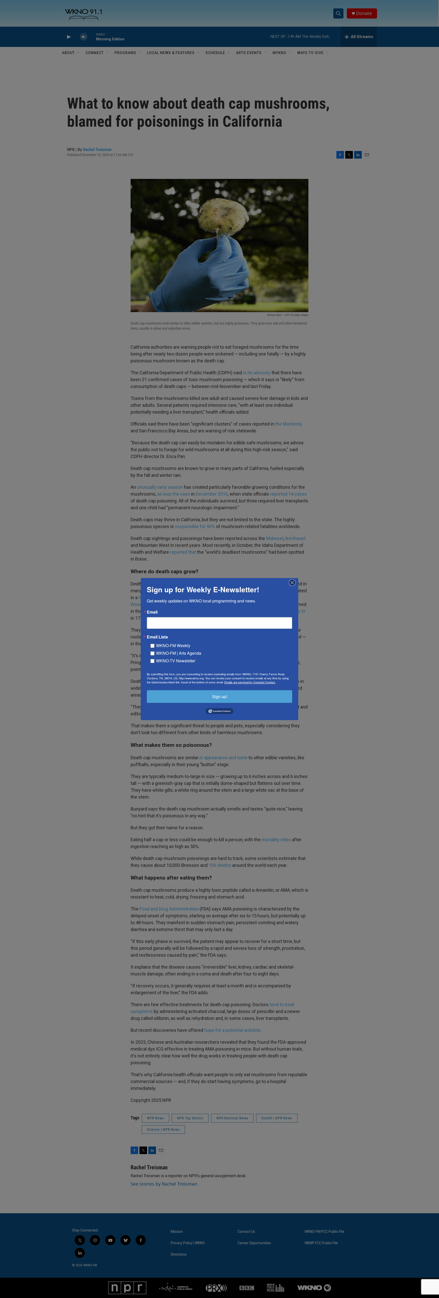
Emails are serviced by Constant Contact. (250, 682)
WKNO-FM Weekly (173, 645)
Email (152, 612)
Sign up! (219, 696)
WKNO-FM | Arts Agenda (178, 653)
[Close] (294, 582)
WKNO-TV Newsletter (175, 660)
